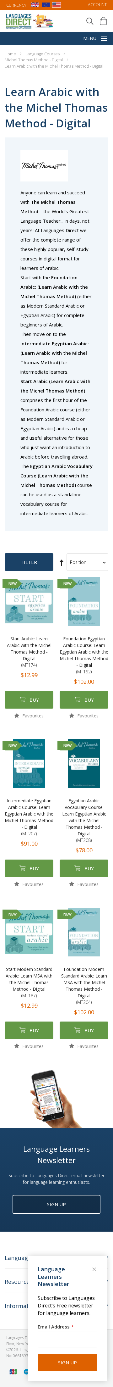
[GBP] (35, 6)
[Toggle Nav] (104, 39)
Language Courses (43, 54)
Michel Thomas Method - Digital (34, 60)
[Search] (90, 21)
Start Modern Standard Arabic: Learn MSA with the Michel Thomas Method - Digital (29, 982)
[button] (29, 715)
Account (97, 4)
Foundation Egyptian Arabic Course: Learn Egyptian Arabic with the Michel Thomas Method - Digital (84, 655)
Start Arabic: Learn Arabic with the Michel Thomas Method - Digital (29, 652)
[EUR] (45, 6)
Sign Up (56, 1204)
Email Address (54, 1326)
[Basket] (103, 21)
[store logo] (30, 21)
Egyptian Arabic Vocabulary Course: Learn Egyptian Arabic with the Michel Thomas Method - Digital (84, 820)
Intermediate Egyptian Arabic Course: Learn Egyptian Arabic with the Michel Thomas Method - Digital (29, 817)
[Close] (94, 1270)
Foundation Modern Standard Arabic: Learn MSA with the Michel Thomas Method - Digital (84, 985)
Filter (29, 562)
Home (11, 54)
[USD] (56, 6)
